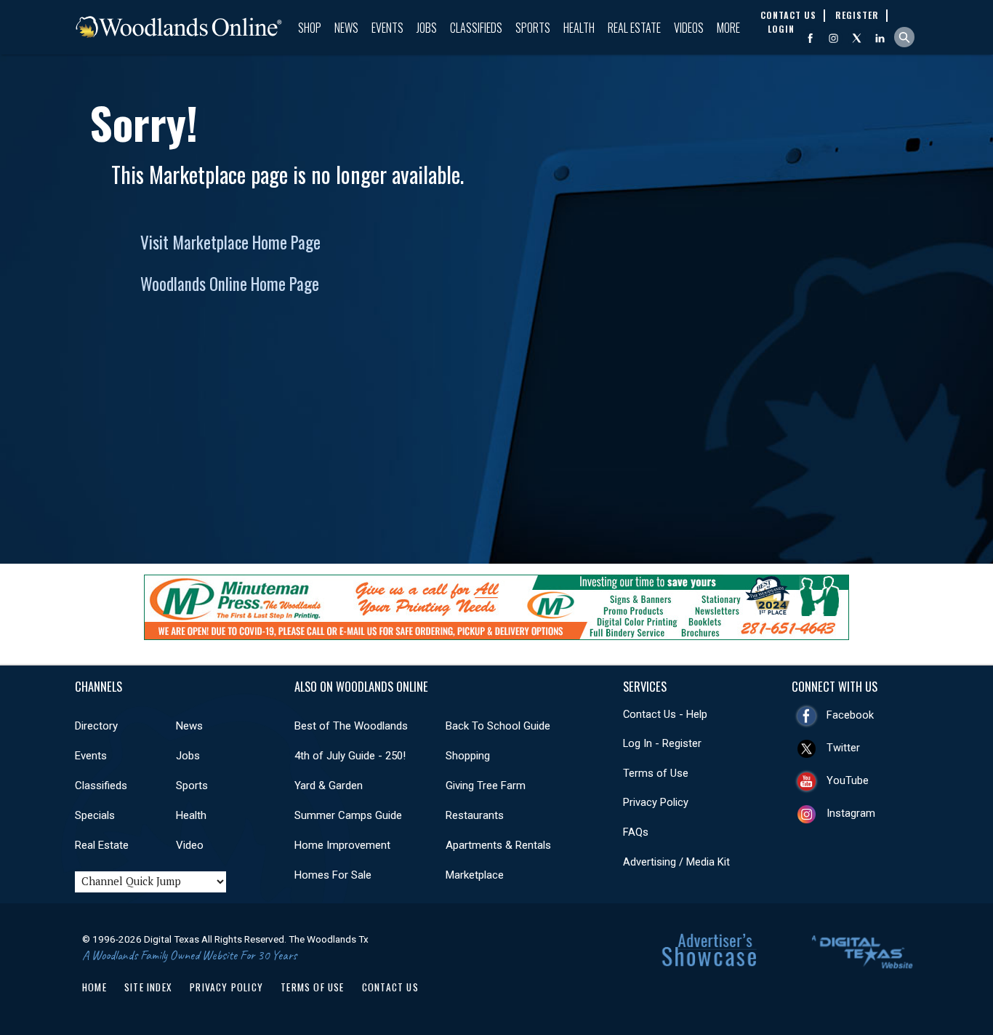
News (346, 27)
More (728, 27)
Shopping (468, 755)
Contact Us (390, 987)
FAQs (635, 832)
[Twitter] (857, 38)
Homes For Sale (332, 875)
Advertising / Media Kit (676, 861)
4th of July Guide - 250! (350, 755)
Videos (689, 27)
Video (190, 845)
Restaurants (475, 815)
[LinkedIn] (880, 38)
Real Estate (634, 27)
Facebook (850, 715)
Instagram (851, 813)
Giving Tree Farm (486, 785)
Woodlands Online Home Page (229, 283)
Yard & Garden (328, 785)
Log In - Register (662, 743)
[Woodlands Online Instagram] (833, 38)
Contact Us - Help (665, 714)
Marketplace (475, 875)
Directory (96, 725)
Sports (532, 27)
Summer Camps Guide (348, 815)
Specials (95, 815)
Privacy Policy (655, 802)
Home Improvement (342, 845)
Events (387, 27)
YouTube (848, 780)
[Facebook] (810, 38)
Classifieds (476, 27)
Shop (309, 27)
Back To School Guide (498, 725)
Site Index (148, 987)
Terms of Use (655, 773)
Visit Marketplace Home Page (230, 242)
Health (579, 27)
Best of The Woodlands (351, 725)
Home (94, 987)
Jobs (427, 27)
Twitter (843, 747)
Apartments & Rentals (498, 845)
